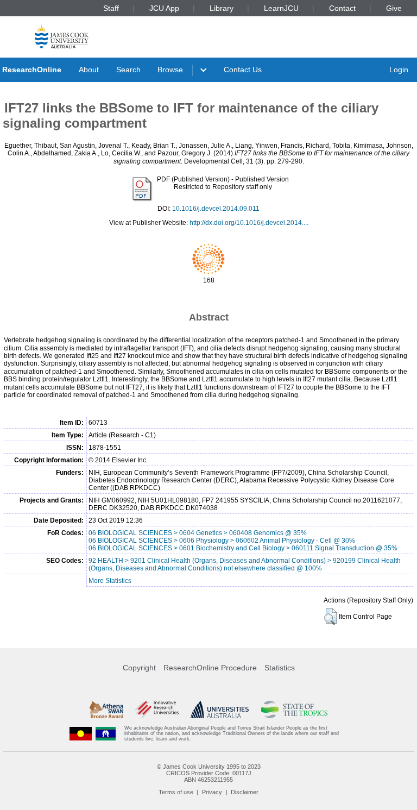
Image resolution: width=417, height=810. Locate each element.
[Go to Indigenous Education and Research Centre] (81, 733)
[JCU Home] (62, 36)
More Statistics (110, 581)
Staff (111, 8)
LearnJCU (281, 8)
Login (398, 69)
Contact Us (243, 69)
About (89, 69)
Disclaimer (244, 792)
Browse (170, 69)
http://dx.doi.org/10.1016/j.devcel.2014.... (248, 223)
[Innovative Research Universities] (156, 709)
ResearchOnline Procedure (210, 667)
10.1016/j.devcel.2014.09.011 (216, 208)
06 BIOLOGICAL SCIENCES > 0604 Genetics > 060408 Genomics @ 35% (198, 533)
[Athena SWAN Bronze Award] (106, 709)
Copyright (139, 667)
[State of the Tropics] (294, 709)
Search (128, 69)
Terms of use (176, 792)
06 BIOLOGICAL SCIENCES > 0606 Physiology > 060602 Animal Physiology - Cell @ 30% (222, 540)
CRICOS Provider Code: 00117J (208, 773)
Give (394, 8)
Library (221, 8)
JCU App (164, 8)
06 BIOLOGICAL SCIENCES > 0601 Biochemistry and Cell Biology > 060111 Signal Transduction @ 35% (243, 548)
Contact (342, 8)
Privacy (212, 792)
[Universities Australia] (220, 709)
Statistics (279, 667)
